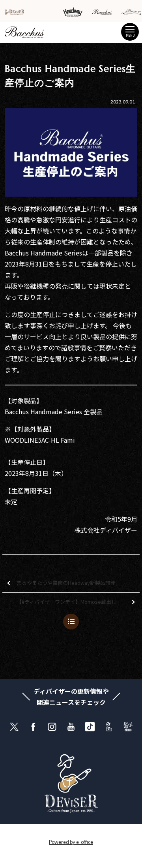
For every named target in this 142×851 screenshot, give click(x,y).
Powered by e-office (71, 842)
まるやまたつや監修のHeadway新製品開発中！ (71, 582)
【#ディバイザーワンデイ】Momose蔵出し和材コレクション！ (78, 601)
